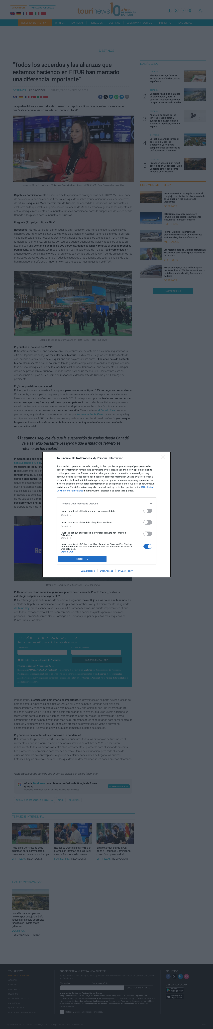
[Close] (164, 458)
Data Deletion (88, 570)
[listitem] (106, 503)
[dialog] (106, 514)
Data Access (106, 570)
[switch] (147, 511)
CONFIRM (82, 559)
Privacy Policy (125, 570)
